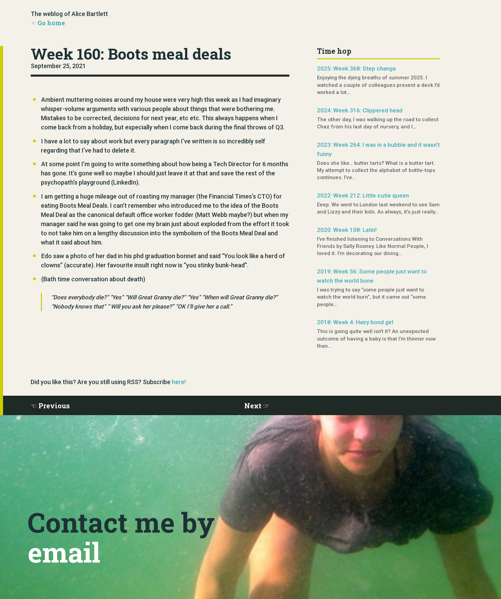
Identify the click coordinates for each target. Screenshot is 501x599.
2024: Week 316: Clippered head (360, 110)
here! (179, 381)
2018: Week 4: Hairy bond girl (355, 322)
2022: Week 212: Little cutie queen (363, 195)
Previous (54, 405)
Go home (51, 23)
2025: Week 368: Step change (356, 68)
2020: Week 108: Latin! (347, 229)
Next (252, 405)
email (64, 552)
